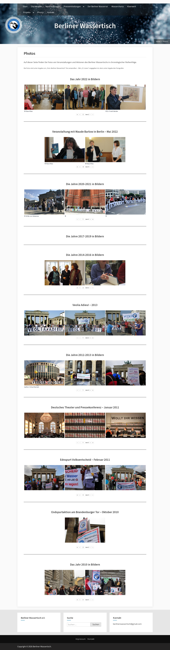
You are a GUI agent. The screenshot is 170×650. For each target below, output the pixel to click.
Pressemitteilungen (72, 6)
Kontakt (50, 12)
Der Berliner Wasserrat (98, 6)
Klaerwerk (131, 6)
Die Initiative (36, 6)
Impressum (81, 639)
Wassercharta (117, 6)
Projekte (27, 12)
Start (25, 6)
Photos (40, 12)
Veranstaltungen (53, 6)
